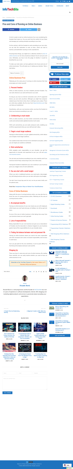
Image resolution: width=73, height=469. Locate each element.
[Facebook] (3, 41)
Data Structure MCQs (55, 98)
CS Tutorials (54, 200)
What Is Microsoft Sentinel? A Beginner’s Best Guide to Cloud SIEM (62, 262)
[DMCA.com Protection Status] (29, 462)
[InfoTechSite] (10, 9)
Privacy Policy (25, 464)
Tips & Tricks (7, 271)
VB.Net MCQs (53, 119)
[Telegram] (3, 70)
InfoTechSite (37, 290)
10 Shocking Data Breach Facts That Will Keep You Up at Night (24, 355)
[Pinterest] (3, 48)
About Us (19, 464)
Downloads (60, 6)
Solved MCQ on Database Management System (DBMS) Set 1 (62, 322)
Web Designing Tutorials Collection (57, 241)
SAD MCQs (52, 107)
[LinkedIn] (3, 56)
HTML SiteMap (32, 464)
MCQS (33, 6)
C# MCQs (52, 124)
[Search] (69, 12)
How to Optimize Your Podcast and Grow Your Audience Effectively (9, 335)
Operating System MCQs (55, 94)
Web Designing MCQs (55, 132)
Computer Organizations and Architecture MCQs (59, 145)
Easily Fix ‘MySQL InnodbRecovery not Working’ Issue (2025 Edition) (40, 336)
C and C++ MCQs (54, 111)
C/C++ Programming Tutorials (57, 179)
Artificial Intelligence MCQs (56, 136)
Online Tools (49, 6)
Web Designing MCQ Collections (60, 234)
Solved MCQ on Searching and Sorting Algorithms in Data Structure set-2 (62, 314)
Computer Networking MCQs (56, 128)
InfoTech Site (28, 465)
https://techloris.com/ (38, 103)
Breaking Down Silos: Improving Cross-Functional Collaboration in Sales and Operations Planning (9, 356)
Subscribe (60, 67)
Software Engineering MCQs (56, 140)
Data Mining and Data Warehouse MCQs (59, 154)
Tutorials (25, 6)
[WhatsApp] (3, 74)
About (67, 6)
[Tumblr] (3, 59)
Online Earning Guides (57, 216)
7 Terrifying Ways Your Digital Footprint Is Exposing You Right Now (40, 355)
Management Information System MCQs (59, 150)
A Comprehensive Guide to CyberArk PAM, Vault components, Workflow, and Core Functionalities (24, 336)
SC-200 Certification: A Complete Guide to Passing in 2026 (62, 270)
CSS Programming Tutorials (56, 175)
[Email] (3, 52)
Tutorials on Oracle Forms (56, 188)
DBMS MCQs (53, 103)
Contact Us (39, 464)
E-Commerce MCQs (54, 159)
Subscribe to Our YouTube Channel (21, 262)
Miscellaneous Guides (8, 20)
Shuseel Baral (25, 286)
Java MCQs (52, 115)
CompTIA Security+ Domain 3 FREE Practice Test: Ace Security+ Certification (26, 1)
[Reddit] (3, 63)
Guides (40, 6)
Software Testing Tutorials (56, 184)
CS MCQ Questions (56, 196)
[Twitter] (3, 45)
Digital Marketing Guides (58, 204)
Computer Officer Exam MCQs (57, 163)
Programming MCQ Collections (59, 224)
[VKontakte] (3, 67)
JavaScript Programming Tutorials (58, 171)
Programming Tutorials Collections (60, 228)
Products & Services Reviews (59, 220)
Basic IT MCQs (53, 90)
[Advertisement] (60, 42)
